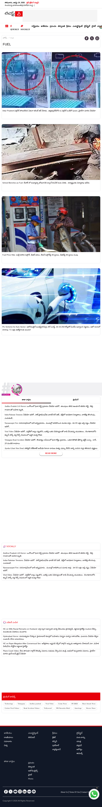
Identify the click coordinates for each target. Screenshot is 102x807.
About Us (64, 792)
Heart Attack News (89, 704)
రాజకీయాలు (8, 737)
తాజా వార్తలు (9, 761)
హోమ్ (5, 38)
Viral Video (50, 704)
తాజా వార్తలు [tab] (26, 400)
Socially (25, 29)
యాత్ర (78, 741)
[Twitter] (92, 38)
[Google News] (29, 792)
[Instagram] (20, 792)
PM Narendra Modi (63, 708)
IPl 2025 (74, 704)
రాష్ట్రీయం (35, 26)
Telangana (21, 704)
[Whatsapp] (97, 38)
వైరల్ (94, 26)
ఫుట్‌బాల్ (55, 745)
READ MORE (51, 453)
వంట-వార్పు (80, 737)
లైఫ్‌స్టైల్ (87, 26)
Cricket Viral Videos (12, 708)
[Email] (34, 792)
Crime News (62, 704)
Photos (30, 779)
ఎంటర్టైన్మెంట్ (78, 26)
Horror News (90, 708)
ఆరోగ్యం (79, 749)
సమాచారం (8, 741)
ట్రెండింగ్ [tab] (75, 400)
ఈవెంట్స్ (79, 753)
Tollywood (48, 708)
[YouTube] (15, 792)
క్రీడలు (68, 26)
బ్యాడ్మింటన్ (56, 749)
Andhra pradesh (35, 704)
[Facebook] (87, 38)
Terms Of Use (74, 792)
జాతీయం (44, 26)
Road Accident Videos (31, 708)
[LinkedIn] (25, 792)
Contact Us (85, 792)
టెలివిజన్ (31, 737)
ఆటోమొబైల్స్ (33, 771)
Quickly (14, 29)
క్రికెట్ (54, 737)
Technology (9, 704)
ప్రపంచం (53, 26)
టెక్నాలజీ (61, 26)
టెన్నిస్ (54, 741)
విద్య (5, 745)
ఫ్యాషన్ (79, 745)
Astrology (78, 708)
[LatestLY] (14, 14)
